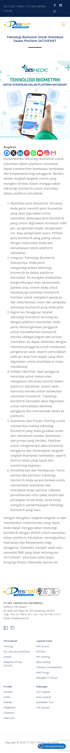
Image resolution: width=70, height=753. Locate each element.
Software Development (49, 667)
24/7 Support (43, 691)
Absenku (8, 691)
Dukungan (42, 686)
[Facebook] (7, 153)
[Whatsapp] (33, 153)
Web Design (42, 672)
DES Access (42, 646)
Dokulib (8, 702)
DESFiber (41, 651)
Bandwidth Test (45, 702)
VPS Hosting (43, 656)
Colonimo (9, 712)
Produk (8, 686)
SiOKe (7, 697)
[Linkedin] (20, 153)
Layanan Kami (44, 640)
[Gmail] (53, 153)
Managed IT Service (47, 677)
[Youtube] (40, 153)
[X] (13, 153)
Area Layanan (43, 697)
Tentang (8, 646)
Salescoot (9, 718)
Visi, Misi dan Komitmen (17, 651)
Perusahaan (10, 640)
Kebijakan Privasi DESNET (13, 663)
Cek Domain (43, 707)
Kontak (7, 656)
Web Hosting (43, 662)
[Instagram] (47, 153)
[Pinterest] (27, 153)
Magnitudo (9, 707)
